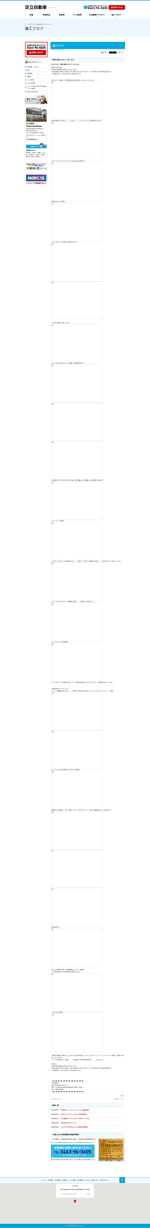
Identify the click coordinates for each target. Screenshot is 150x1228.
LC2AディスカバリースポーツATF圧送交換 (74, 1114)
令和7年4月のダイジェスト (69, 1123)
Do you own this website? (69, 1194)
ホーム (26, 24)
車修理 (29, 76)
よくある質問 (31, 83)
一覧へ (122, 1096)
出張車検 (50, 1180)
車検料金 (29, 73)
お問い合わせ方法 (32, 91)
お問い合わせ (104, 1180)
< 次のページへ (56, 1099)
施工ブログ (32, 24)
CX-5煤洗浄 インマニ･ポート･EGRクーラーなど (75, 1118)
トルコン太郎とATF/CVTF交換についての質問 (37, 87)
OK (88, 1194)
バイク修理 (30, 80)
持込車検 (58, 1180)
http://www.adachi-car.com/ (59, 1085)
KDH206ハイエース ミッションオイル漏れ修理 (75, 1110)
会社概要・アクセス (33, 67)
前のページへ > (119, 1099)
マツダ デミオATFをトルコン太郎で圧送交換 (74, 1127)
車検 (28, 70)
